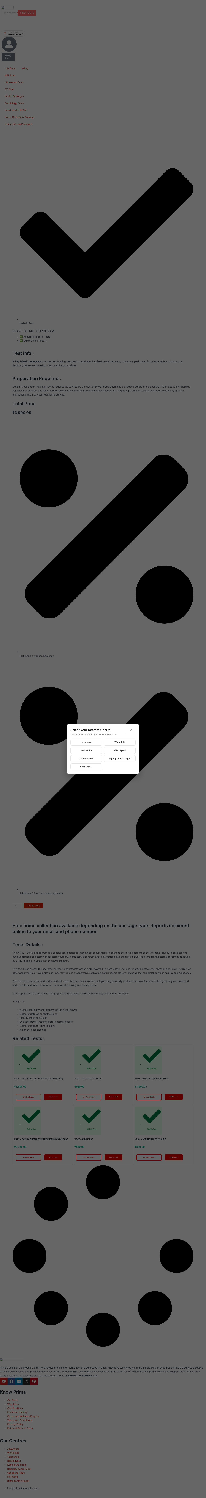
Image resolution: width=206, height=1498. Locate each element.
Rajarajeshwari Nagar (120, 758)
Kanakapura (86, 766)
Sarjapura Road (86, 758)
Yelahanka (86, 750)
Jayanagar (86, 742)
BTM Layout (120, 750)
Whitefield (119, 742)
